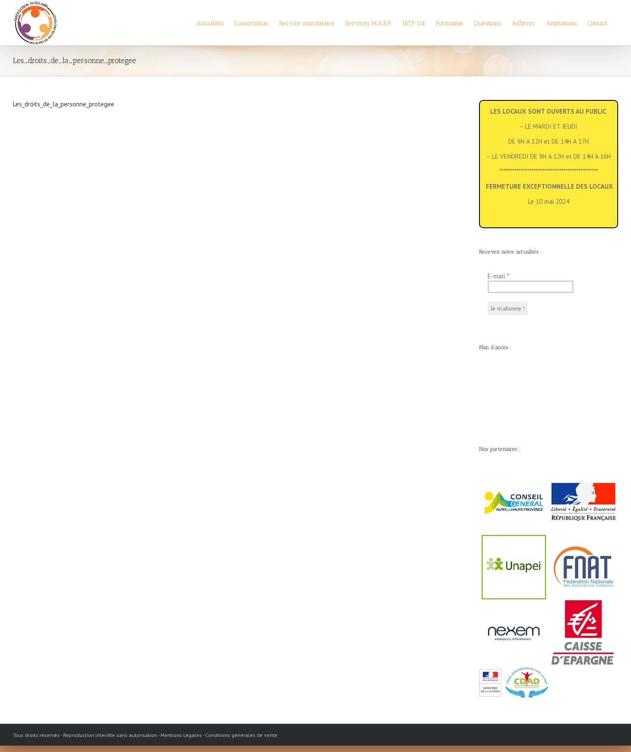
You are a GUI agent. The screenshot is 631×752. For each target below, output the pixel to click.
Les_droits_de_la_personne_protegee (63, 104)
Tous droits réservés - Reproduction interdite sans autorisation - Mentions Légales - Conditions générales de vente (145, 735)
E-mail (498, 276)
